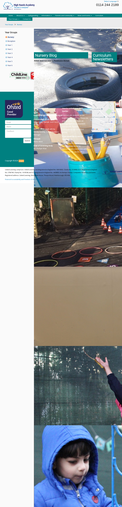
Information (46, 15)
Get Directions (103, 143)
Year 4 (9, 57)
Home (11, 15)
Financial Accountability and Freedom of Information (22, 179)
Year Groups (13, 19)
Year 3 (9, 53)
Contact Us (27, 19)
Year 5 (9, 61)
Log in (21, 161)
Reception (11, 41)
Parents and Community (64, 15)
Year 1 (9, 45)
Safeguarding (33, 15)
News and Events (84, 15)
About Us (19, 15)
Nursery (10, 37)
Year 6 (9, 65)
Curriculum (99, 15)
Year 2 (9, 49)
